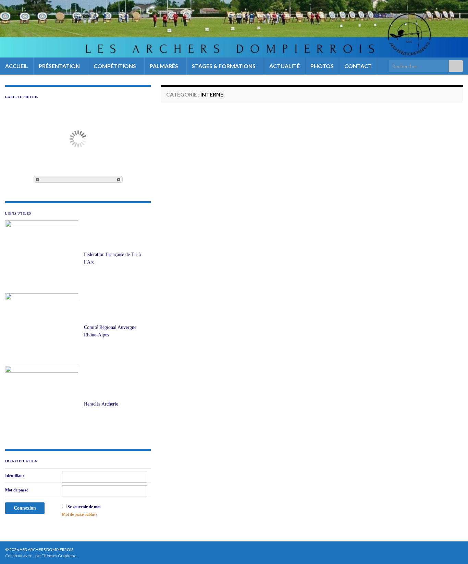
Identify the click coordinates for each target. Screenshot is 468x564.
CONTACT (358, 66)
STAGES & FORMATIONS (224, 66)
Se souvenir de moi (83, 506)
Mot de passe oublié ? (79, 514)
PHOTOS (322, 66)
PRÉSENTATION (60, 66)
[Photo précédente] (37, 179)
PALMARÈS (164, 66)
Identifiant (14, 475)
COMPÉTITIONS (115, 66)
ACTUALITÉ (284, 66)
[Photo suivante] (118, 179)
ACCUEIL (16, 66)
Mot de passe (16, 490)
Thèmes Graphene (59, 555)
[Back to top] (452, 548)
